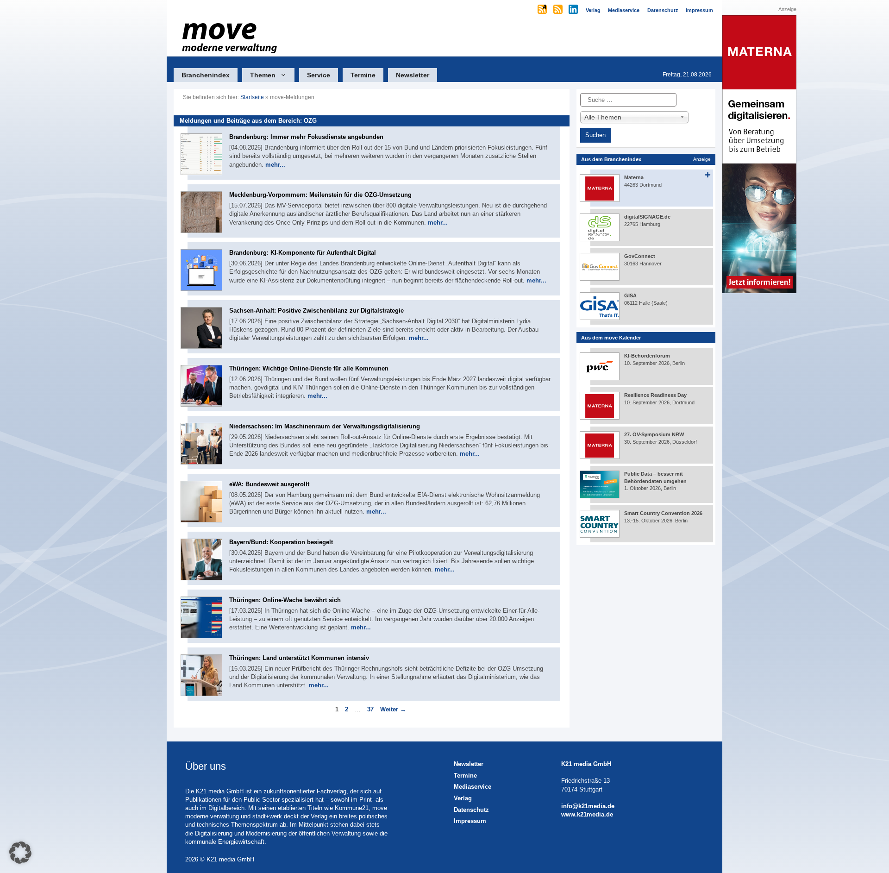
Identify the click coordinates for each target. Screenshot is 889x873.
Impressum (470, 820)
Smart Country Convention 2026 (663, 513)
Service (318, 75)
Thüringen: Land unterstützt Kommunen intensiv (299, 657)
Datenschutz (471, 809)
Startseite (252, 97)
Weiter (393, 709)
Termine (363, 75)
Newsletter (412, 75)
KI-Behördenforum (647, 355)
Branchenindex (206, 75)
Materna (634, 177)
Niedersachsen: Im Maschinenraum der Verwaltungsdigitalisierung (324, 426)
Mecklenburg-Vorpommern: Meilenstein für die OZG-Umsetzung (320, 194)
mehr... (275, 164)
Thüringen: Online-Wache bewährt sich (285, 600)
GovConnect (639, 256)
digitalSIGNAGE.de (647, 217)
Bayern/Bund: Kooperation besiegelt (281, 542)
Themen (262, 75)
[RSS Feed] (558, 10)
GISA (630, 295)
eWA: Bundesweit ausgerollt (269, 484)
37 (371, 709)
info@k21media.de (587, 806)
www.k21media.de (587, 814)
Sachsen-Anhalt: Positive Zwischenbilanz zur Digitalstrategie (316, 310)
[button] (20, 852)
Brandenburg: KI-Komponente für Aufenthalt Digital (302, 252)
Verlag (463, 798)
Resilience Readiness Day (655, 395)
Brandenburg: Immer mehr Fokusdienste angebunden (306, 136)
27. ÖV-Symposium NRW (654, 434)
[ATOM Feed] (543, 10)
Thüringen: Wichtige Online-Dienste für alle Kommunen (308, 368)
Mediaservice (472, 786)
